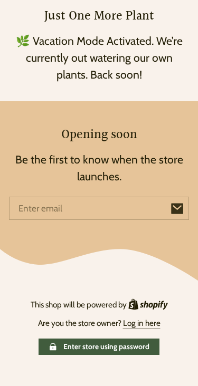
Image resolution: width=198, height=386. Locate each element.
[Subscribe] (177, 208)
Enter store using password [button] (106, 346)
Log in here (142, 323)
